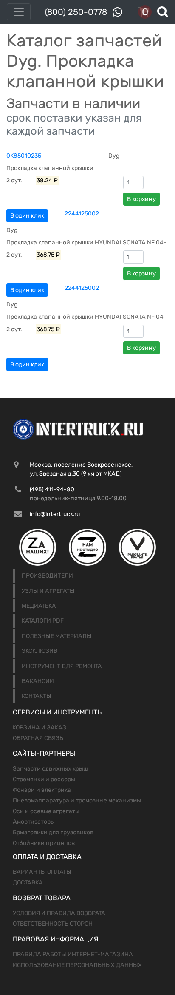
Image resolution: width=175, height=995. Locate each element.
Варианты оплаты (42, 872)
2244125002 (82, 213)
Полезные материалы (57, 636)
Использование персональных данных (77, 965)
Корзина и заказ (39, 727)
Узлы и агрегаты (48, 591)
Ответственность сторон (53, 923)
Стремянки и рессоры (44, 779)
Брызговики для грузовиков (53, 832)
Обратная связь (38, 738)
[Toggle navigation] (19, 11)
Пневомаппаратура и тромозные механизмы (77, 800)
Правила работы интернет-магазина (73, 954)
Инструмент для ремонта (62, 666)
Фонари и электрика (42, 790)
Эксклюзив (39, 651)
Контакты (36, 696)
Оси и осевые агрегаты (46, 811)
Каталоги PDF (43, 620)
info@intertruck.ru (55, 514)
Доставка (28, 882)
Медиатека (39, 605)
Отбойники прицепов (44, 843)
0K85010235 (23, 155)
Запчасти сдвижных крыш (50, 768)
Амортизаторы (34, 821)
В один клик (27, 215)
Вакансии (38, 681)
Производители (47, 575)
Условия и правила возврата (59, 913)
